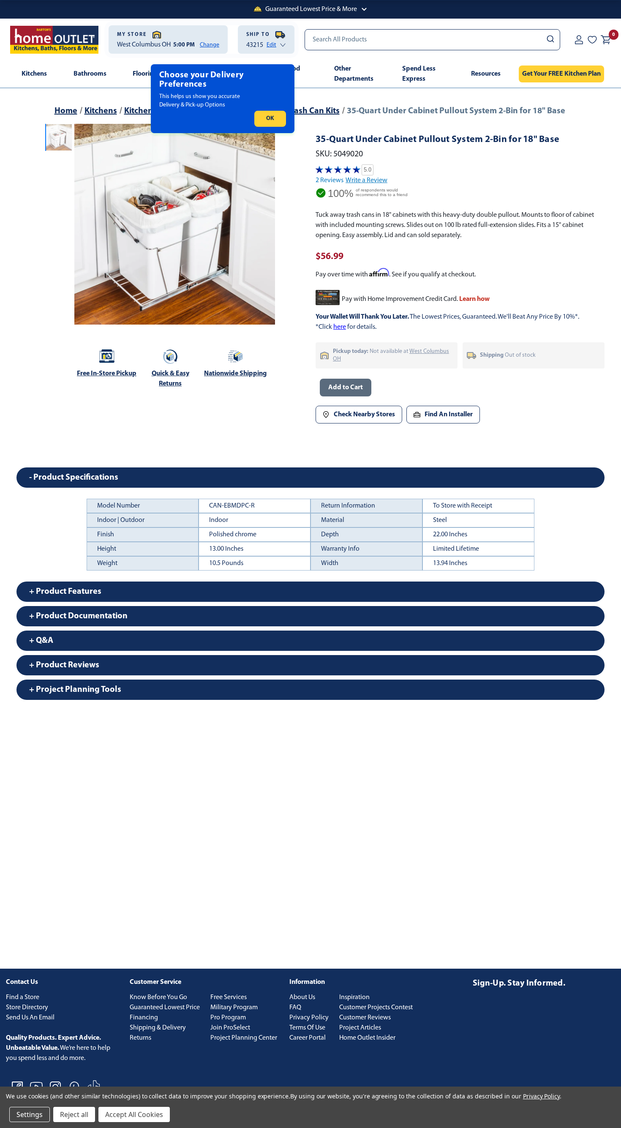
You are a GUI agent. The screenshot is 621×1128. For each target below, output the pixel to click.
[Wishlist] (592, 39)
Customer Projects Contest (376, 1007)
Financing (144, 1017)
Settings (29, 1114)
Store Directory (27, 1007)
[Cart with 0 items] (606, 39)
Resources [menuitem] (486, 74)
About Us (302, 997)
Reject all (74, 1114)
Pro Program (228, 1017)
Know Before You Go (158, 997)
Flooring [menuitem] (145, 74)
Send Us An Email (30, 1017)
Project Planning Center (243, 1038)
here (339, 327)
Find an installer (449, 414)
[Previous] (85, 224)
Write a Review (366, 180)
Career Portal (307, 1038)
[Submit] (550, 39)
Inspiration (354, 997)
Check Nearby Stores (364, 414)
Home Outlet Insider (367, 1038)
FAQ (295, 1007)
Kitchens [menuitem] (34, 74)
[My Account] (579, 39)
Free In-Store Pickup (106, 373)
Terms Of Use (307, 1027)
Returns (140, 1038)
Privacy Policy (309, 1017)
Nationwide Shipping (235, 373)
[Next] (263, 224)
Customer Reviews (365, 1017)
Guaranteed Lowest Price (165, 1007)
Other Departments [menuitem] (353, 74)
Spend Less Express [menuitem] (419, 74)
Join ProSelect (230, 1027)
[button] (310, 9)
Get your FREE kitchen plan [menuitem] (561, 74)
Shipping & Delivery (158, 1027)
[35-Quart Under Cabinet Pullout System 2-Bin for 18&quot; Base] (174, 224)
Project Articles (360, 1027)
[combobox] (432, 39)
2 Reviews (329, 180)
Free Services (228, 997)
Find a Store (22, 997)
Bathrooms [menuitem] (90, 74)
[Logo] (54, 40)
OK (270, 118)
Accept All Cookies (134, 1114)
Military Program (234, 1007)
